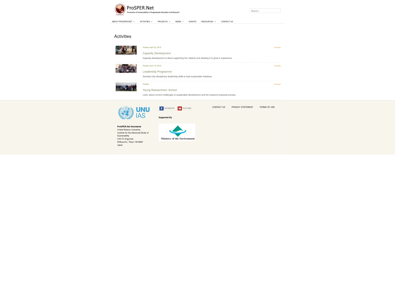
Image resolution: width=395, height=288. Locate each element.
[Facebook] (161, 108)
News (178, 21)
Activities (145, 21)
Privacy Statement (242, 107)
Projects (163, 21)
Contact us (227, 21)
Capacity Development (157, 53)
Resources (207, 21)
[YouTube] (180, 108)
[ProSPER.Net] (147, 9)
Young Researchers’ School (160, 90)
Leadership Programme (157, 71)
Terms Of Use (267, 107)
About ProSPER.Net (122, 21)
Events (192, 21)
